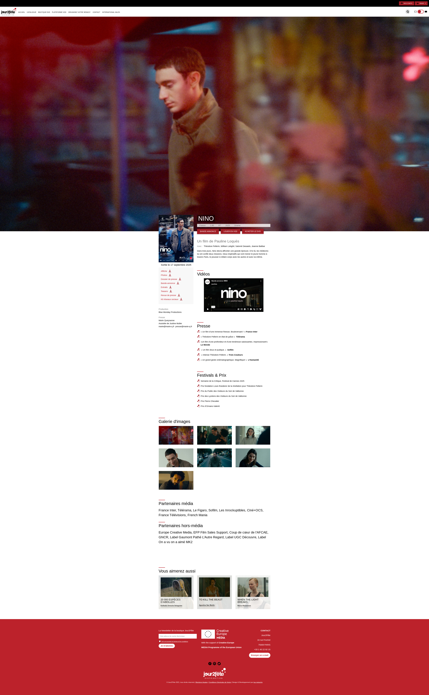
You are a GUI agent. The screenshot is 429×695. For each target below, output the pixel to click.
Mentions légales (202, 682)
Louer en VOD (230, 231)
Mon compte (408, 3)
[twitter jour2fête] (219, 664)
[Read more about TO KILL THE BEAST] (214, 592)
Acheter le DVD (253, 231)
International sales (111, 12)
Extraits (164, 287)
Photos (164, 275)
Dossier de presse (169, 279)
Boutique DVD (44, 12)
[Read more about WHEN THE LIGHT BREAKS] (253, 592)
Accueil (21, 12)
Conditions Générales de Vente (220, 682)
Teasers (164, 291)
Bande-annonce (168, 283)
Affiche (164, 271)
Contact (96, 12)
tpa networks (258, 682)
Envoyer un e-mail (259, 655)
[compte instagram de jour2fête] (214, 664)
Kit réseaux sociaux (169, 299)
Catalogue (31, 12)
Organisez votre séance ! (79, 12)
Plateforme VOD (59, 12)
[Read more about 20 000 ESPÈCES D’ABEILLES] (176, 592)
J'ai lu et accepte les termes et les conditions (174, 641)
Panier (423, 3)
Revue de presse (168, 295)
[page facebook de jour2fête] (210, 664)
